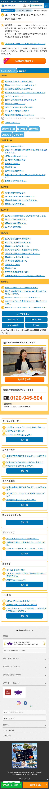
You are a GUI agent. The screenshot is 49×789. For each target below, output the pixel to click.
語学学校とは (10, 268)
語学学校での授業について (16, 260)
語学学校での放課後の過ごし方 (18, 242)
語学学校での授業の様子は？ (17, 272)
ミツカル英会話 (8, 730)
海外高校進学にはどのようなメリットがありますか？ (26, 457)
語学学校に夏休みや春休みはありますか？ (22, 253)
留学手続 (19, 134)
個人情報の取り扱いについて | (30, 772)
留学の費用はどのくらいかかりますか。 (21, 200)
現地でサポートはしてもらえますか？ (20, 85)
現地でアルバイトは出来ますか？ (18, 81)
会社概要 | (10, 772)
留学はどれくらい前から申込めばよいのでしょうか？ (25, 175)
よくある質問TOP (8, 70)
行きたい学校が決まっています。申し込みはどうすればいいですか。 (26, 292)
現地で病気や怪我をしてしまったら (19, 114)
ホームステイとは (12, 122)
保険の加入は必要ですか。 (16, 223)
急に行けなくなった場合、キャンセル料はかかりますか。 (26, 302)
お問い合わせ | (17, 772)
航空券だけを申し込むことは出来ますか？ (22, 297)
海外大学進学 (13, 319)
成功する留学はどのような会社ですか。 (22, 538)
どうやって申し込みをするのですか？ (21, 604)
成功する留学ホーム (25, 630)
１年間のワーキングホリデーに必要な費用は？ (25, 427)
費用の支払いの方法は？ (15, 192)
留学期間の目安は (12, 163)
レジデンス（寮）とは (14, 96)
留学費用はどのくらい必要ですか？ (21, 499)
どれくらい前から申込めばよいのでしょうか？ (25, 548)
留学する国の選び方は (14, 171)
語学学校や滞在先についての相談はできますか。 (25, 275)
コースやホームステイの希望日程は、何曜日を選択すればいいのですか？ (26, 609)
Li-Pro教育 (7, 735)
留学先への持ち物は (13, 226)
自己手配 (36, 325)
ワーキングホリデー (25, 313)
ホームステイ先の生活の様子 (17, 111)
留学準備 (35, 128)
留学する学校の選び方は (15, 159)
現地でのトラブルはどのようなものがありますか (25, 92)
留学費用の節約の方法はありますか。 (20, 196)
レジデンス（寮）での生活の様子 (18, 107)
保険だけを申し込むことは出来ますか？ (21, 287)
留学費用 (23, 128)
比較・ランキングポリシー (13, 712)
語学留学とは (9, 128)
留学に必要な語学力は (14, 146)
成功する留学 (13, 325)
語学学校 (7, 134)
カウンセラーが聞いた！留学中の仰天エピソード (25, 43)
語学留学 (22, 70)
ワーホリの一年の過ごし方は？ (19, 434)
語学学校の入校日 (12, 264)
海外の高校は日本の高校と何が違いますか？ (24, 462)
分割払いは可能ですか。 (15, 203)
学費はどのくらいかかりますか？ (20, 465)
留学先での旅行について (15, 103)
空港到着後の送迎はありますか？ (18, 88)
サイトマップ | (28, 774)
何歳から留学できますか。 (16, 180)
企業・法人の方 (9, 718)
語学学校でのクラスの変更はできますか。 (22, 249)
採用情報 (34, 774)
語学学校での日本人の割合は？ (18, 238)
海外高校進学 (36, 319)
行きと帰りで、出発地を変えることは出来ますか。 (26, 307)
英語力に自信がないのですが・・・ (21, 601)
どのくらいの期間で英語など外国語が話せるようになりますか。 (26, 151)
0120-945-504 (38, 5)
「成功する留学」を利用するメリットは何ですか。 (25, 543)
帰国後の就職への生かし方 (16, 156)
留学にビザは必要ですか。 (16, 219)
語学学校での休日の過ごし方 (17, 246)
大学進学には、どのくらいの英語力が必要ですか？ (25, 494)
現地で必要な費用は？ (15, 431)
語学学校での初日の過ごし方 (17, 257)
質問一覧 (24, 439)
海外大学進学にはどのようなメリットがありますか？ (26, 488)
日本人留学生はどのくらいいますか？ (20, 99)
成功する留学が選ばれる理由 (14, 650)
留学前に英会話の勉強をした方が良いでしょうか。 (26, 215)
